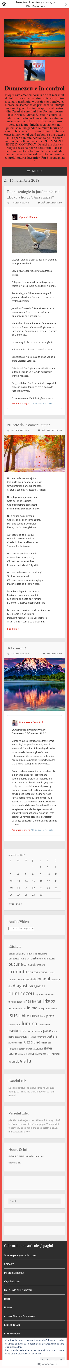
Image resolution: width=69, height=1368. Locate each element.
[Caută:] (34, 1201)
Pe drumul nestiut (14, 1272)
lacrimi (11, 1024)
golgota (21, 1002)
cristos (33, 972)
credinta (17, 972)
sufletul (56, 1053)
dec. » (19, 903)
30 (41, 894)
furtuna (12, 1002)
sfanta (29, 1049)
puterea (12, 1042)
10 (48, 874)
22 (33, 888)
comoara (40, 965)
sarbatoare (14, 1049)
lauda (18, 1024)
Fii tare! (8, 1307)
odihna (39, 1031)
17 (48, 881)
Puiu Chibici (13, 629)
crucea (51, 972)
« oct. (11, 903)
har (28, 1001)
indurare (21, 1008)
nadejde (31, 1031)
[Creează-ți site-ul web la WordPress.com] (34, 4)
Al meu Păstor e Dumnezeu (19, 1316)
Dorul (7, 1298)
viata (25, 1061)
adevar (11, 954)
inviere (53, 1009)
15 (33, 881)
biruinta (32, 958)
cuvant (20, 980)
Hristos (48, 1001)
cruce (43, 972)
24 (48, 888)
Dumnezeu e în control (34, 88)
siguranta (38, 1048)
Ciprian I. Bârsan (28, 217)
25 (56, 888)
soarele (21, 1054)
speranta (32, 1054)
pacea (54, 1031)
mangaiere (44, 1024)
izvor (42, 1016)
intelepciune (44, 1008)
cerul (31, 964)
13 (18, 881)
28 (26, 894)
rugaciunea (46, 1043)
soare (12, 1054)
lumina (29, 1023)
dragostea (37, 986)
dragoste (21, 985)
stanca (42, 1053)
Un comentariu (54, 654)
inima (32, 1007)
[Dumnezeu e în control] (34, 56)
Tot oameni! (16, 648)
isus (13, 1015)
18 (56, 881)
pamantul (21, 1037)
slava (47, 1048)
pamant (12, 1036)
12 (11, 881)
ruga (19, 1042)
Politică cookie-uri (31, 1353)
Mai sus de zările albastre (18, 1290)
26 (11, 894)
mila (24, 1031)
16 (41, 881)
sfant (22, 1049)
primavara (40, 1037)
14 (26, 881)
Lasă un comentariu (51, 203)
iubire (23, 1015)
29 (33, 894)
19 (11, 888)
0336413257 (14, 1162)
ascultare (42, 954)
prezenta (30, 1037)
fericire (50, 994)
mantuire (14, 1031)
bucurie (15, 964)
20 (18, 888)
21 (26, 888)
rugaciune (31, 1042)
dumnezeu (21, 993)
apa (35, 954)
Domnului (55, 980)
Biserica (42, 958)
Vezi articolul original (21, 403)
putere (52, 1036)
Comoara (9, 1264)
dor (10, 986)
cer (25, 964)
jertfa (50, 1016)
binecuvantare (17, 958)
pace (47, 1030)
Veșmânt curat (12, 1281)
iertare (12, 1008)
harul (36, 1001)
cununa (12, 979)
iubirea (35, 1016)
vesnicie (13, 1061)
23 (41, 888)
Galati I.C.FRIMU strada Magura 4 (26, 1156)
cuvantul (29, 979)
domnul (42, 979)
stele (49, 1054)
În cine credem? (13, 1333)
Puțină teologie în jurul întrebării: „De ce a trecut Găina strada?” (33, 194)
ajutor (30, 953)
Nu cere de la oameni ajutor (28, 424)
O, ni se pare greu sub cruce (20, 1255)
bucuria (51, 958)
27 (18, 894)
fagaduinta (40, 994)
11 (56, 874)
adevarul (21, 953)
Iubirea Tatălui (12, 1324)
